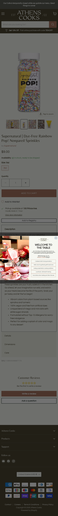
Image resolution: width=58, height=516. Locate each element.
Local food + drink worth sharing (43, 271)
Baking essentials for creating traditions (43, 268)
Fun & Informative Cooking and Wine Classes (43, 275)
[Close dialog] (56, 238)
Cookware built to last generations (43, 261)
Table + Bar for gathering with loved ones (43, 264)
